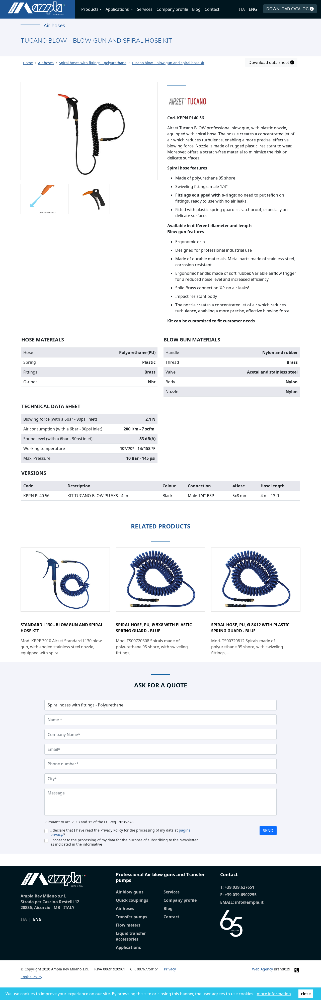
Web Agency (262, 969)
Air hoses (125, 908)
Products (90, 9)
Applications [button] (118, 9)
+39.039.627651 (239, 887)
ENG (253, 9)
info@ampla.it (249, 902)
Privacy (170, 969)
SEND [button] (268, 830)
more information (274, 993)
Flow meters (128, 925)
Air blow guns (129, 892)
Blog (196, 9)
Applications (128, 947)
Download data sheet (269, 62)
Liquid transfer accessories (131, 936)
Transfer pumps (131, 917)
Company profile (172, 9)
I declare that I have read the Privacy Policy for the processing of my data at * (120, 832)
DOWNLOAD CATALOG (288, 9)
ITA (242, 9)
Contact (212, 9)
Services (144, 9)
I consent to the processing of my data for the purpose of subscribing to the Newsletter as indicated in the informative (124, 842)
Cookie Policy (31, 976)
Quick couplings (132, 900)
